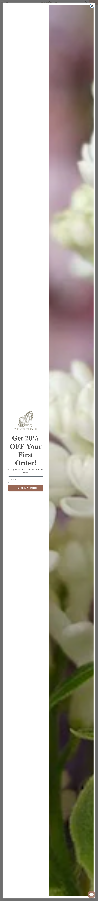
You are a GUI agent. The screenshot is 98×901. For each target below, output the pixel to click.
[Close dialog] (92, 6)
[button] (91, 894)
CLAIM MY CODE (25, 488)
